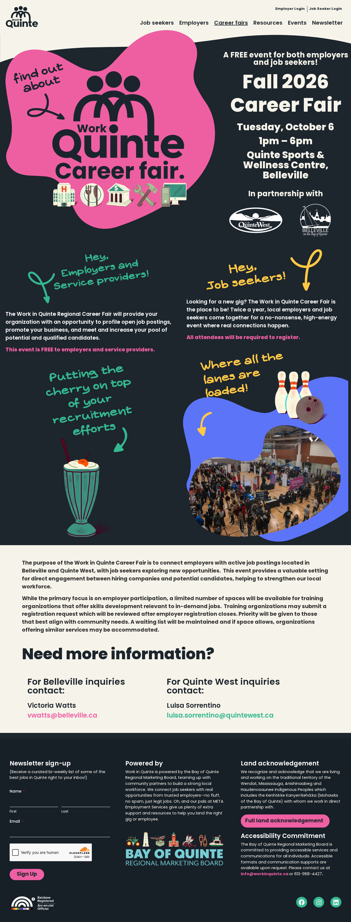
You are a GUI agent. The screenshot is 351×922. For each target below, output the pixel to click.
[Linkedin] (335, 902)
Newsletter (327, 23)
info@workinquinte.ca (264, 874)
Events (297, 23)
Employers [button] (194, 23)
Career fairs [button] (231, 23)
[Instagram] (318, 902)
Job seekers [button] (157, 23)
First (13, 811)
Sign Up (27, 874)
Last (64, 811)
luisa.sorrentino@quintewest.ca (220, 716)
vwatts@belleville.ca (62, 716)
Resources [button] (267, 23)
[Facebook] (301, 902)
